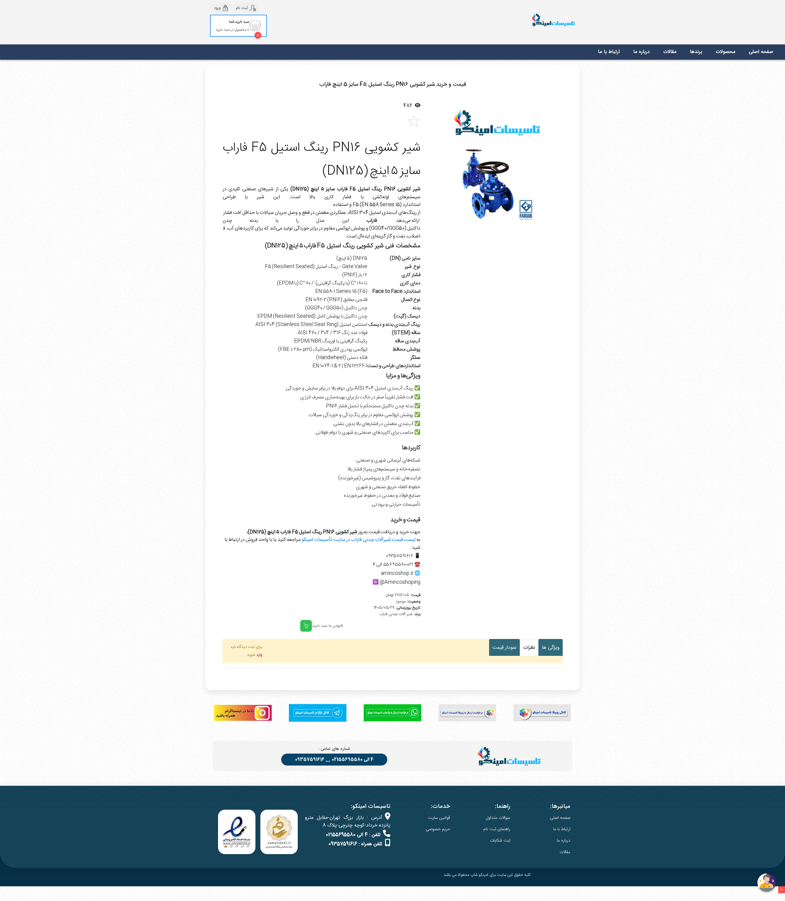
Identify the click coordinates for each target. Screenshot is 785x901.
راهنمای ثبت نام (496, 829)
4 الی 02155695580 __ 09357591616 (334, 759)
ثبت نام (242, 8)
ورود (217, 8)
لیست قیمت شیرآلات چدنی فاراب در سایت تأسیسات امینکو (358, 540)
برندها (696, 52)
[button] (437, 165)
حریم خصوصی (438, 829)
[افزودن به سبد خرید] (306, 626)
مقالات (669, 52)
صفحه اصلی (761, 52)
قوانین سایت (439, 818)
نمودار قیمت (504, 648)
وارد (259, 655)
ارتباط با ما (609, 52)
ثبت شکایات (500, 840)
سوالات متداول (498, 818)
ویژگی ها (551, 648)
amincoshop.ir (397, 573)
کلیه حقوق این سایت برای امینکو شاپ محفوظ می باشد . (486, 875)
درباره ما (641, 52)
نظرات (529, 648)
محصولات (725, 52)
